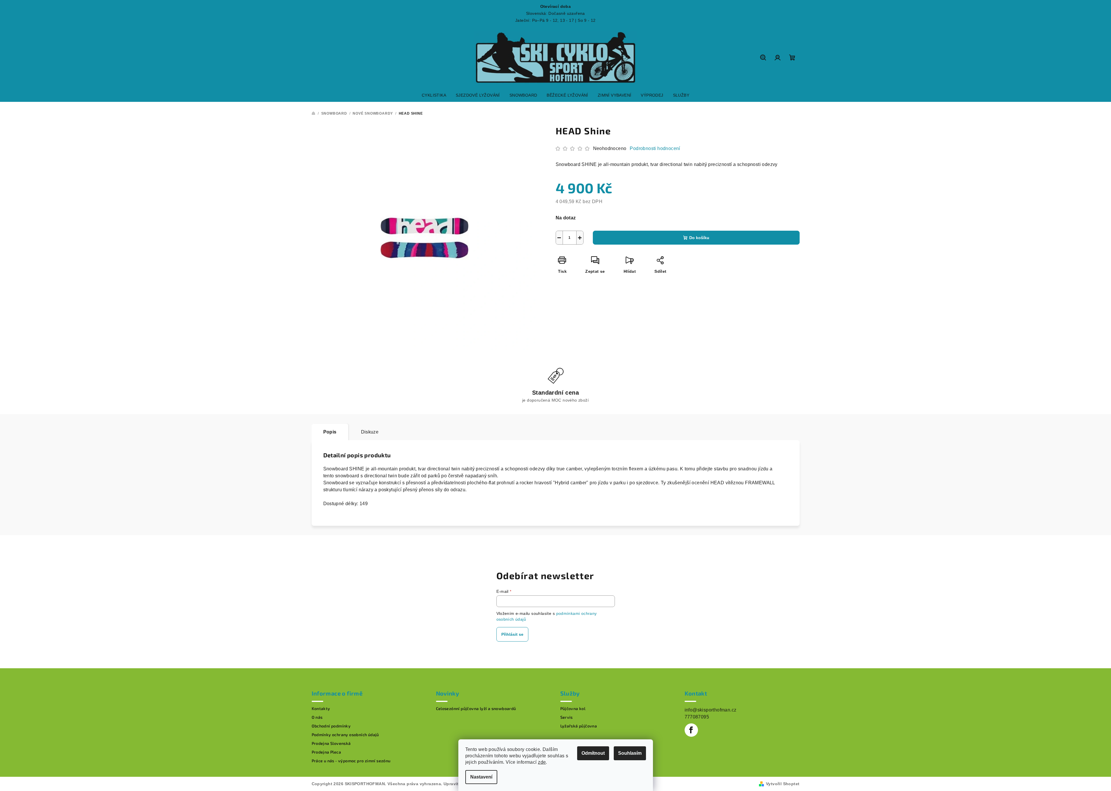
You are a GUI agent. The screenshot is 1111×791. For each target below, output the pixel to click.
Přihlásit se (512, 634)
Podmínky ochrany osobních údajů (345, 735)
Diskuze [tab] (370, 431)
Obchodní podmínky (331, 726)
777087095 (697, 716)
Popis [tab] (330, 431)
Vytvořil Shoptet (782, 783)
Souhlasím (630, 753)
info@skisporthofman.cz (711, 709)
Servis (566, 717)
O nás (317, 717)
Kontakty (321, 709)
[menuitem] (434, 95)
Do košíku (699, 237)
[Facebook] (691, 730)
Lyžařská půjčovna (578, 726)
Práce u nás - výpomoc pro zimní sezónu (351, 761)
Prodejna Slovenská (331, 743)
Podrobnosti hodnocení (655, 148)
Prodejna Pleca (326, 752)
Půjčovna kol (573, 709)
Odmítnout (593, 753)
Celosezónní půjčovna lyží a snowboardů (476, 709)
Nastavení (481, 776)
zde (542, 762)
